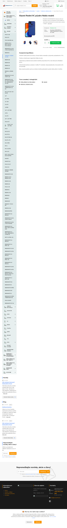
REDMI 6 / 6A (8, 192)
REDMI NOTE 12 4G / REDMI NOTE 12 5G (9, 88)
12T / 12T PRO (8, 110)
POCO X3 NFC (8, 300)
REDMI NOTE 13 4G (9, 248)
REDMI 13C (7, 68)
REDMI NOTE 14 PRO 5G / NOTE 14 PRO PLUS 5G (9, 274)
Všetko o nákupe (17, 1)
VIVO (8, 342)
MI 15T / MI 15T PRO (10, 125)
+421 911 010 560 (47, 6)
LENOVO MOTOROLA (9, 307)
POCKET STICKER (9, 346)
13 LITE (6, 116)
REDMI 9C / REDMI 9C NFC (9, 56)
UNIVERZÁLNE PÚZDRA (10, 350)
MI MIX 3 (7, 158)
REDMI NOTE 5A (8, 282)
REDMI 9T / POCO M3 (9, 204)
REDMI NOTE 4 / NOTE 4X (8, 278)
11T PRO (7, 98)
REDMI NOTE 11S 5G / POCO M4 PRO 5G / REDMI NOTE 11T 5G (9, 81)
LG (7, 321)
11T (6, 96)
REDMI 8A (7, 195)
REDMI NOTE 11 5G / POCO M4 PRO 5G (9, 49)
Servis (4, 1)
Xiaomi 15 (7, 121)
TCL (8, 338)
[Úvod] (7, 5)
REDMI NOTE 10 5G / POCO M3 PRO (9, 223)
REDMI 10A (7, 59)
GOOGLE (9, 317)
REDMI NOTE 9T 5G (9, 303)
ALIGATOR (9, 310)
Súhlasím (38, 522)
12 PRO (6, 107)
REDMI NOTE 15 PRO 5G (8, 214)
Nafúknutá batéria (7, 407)
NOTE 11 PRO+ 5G (9, 237)
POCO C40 (7, 34)
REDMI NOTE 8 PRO (9, 287)
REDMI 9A (7, 52)
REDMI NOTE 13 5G (9, 251)
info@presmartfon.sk (55, 497)
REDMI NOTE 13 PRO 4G (8, 255)
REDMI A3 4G (8, 208)
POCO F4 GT (8, 164)
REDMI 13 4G (8, 181)
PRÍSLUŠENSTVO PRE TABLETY (10, 359)
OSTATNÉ (8, 372)
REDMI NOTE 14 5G (9, 269)
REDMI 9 (7, 198)
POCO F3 (7, 37)
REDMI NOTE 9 (8, 293)
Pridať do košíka (56, 42)
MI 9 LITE (7, 151)
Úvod (20, 11)
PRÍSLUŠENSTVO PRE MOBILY (10, 16)
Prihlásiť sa (13, 453)
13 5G (6, 113)
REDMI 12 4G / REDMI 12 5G (8, 177)
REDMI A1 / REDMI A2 (9, 72)
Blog (29, 1)
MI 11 (6, 145)
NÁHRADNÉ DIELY (9, 368)
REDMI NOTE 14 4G (9, 266)
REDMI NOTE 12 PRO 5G (8, 241)
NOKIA (8, 324)
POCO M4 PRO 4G (9, 40)
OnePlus (9, 328)
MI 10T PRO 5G (8, 137)
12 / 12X (6, 101)
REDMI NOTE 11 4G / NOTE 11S (9, 76)
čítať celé (5, 393)
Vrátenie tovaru (10, 1)
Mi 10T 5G (7, 134)
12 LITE (6, 104)
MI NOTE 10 (7, 161)
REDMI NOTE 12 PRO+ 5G (8, 245)
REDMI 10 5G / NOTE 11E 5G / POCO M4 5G (8, 44)
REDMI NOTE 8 (8, 284)
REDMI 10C (7, 62)
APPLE (8, 20)
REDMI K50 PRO (8, 211)
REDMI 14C (7, 184)
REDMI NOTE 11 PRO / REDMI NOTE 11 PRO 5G (9, 233)
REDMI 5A (7, 189)
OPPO (8, 331)
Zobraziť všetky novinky (8, 397)
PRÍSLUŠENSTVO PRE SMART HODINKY (10, 364)
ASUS (8, 314)
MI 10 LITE (7, 131)
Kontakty (25, 1)
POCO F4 (7, 167)
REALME (9, 335)
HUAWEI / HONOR (9, 27)
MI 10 (6, 128)
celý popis (50, 23)
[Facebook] (50, 501)
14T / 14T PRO (8, 118)
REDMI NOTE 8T (8, 290)
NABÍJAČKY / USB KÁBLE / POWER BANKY (10, 355)
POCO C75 (7, 186)
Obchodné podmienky (10, 493)
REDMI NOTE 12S (9, 174)
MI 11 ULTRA (8, 148)
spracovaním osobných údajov (31, 474)
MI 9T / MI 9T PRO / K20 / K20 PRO (9, 155)
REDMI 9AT (7, 201)
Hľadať (34, 5)
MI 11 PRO (7, 143)
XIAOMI (8, 31)
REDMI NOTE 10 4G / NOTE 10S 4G (9, 218)
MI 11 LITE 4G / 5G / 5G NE (9, 92)
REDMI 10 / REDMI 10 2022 (9, 170)
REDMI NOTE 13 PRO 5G (8, 263)
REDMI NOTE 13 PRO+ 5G (8, 259)
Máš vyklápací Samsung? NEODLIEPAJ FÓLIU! (8, 382)
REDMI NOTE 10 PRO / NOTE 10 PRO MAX (9, 228)
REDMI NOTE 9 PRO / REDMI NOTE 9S (9, 297)
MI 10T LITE (7, 140)
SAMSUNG (9, 23)
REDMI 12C (7, 65)
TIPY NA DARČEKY (8, 12)
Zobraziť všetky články (8, 437)
